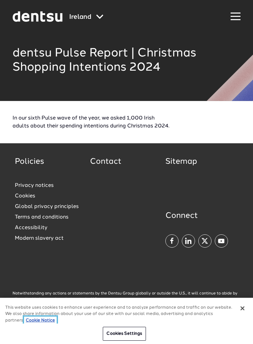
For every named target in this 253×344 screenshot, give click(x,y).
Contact (106, 162)
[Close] (242, 308)
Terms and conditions (42, 217)
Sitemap (181, 162)
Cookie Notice (40, 320)
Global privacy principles (47, 206)
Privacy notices (34, 185)
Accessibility (31, 227)
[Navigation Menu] (235, 17)
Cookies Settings (124, 333)
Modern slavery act (39, 238)
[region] (126, 321)
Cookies (25, 196)
